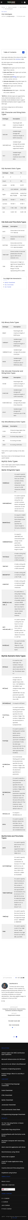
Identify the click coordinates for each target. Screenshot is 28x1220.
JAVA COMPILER (6, 1205)
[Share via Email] (23, 978)
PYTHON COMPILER (6, 1209)
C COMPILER (5, 1202)
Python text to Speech (8, 1157)
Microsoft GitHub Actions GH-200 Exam (13, 1059)
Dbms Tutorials (12, 7)
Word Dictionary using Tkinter (11, 1152)
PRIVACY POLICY (6, 1181)
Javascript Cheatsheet (9, 1105)
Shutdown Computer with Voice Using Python (13, 1141)
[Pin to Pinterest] (21, 978)
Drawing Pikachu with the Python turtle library (13, 1135)
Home (3, 7)
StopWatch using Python (9, 1173)
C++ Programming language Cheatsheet (11, 1084)
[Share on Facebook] (18, 978)
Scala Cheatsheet (7, 1090)
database (18, 59)
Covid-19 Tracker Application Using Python (12, 1162)
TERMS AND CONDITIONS (8, 1185)
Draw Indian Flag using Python (11, 1129)
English (6, 1189)
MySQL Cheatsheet (10, 282)
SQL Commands (9, 285)
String (14, 77)
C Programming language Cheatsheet (13, 1114)
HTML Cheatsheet (7, 1095)
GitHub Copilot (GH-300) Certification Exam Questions (13, 1053)
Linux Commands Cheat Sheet (11, 1109)
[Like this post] (16, 978)
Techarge (15, 1217)
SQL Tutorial (23, 7)
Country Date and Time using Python (13, 1168)
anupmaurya (10, 16)
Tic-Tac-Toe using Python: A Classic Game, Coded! (12, 1123)
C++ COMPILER (5, 1198)
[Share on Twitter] (20, 978)
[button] (3, 1026)
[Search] (22, 2)
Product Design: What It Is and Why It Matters (13, 1074)
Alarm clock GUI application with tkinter (14, 1147)
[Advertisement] (14, 33)
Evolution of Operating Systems (11, 1069)
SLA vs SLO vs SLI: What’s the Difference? (14, 1064)
